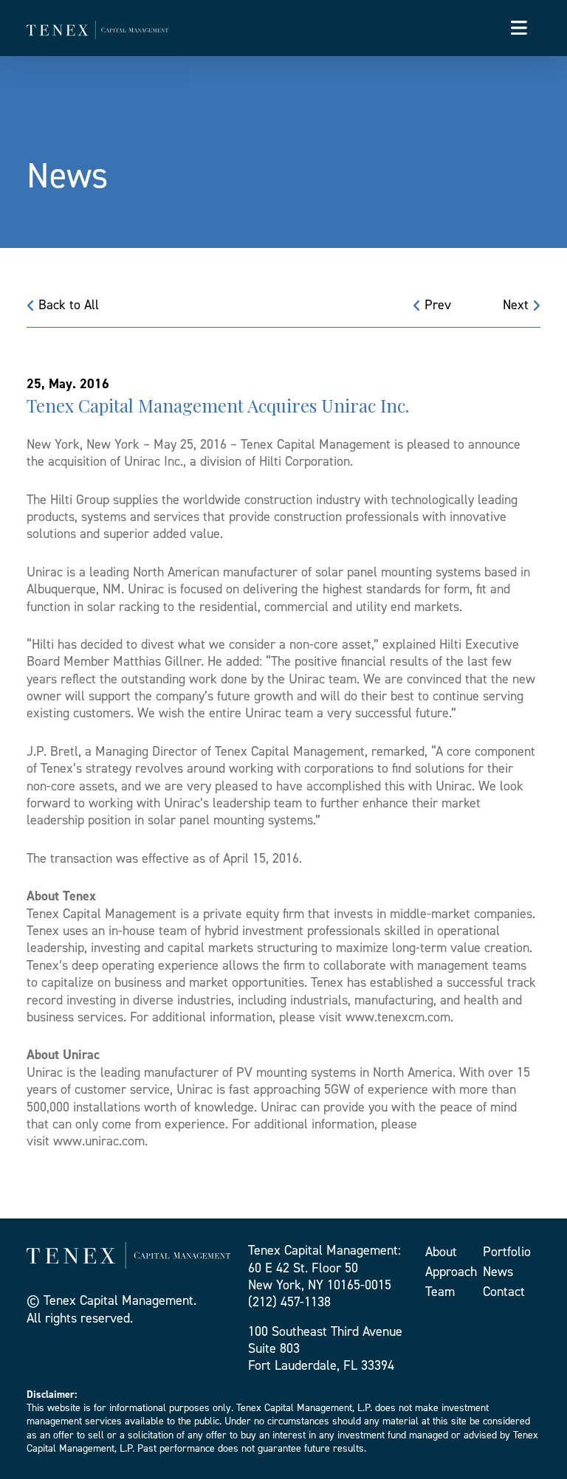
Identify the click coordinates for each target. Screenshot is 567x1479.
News (498, 1271)
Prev (436, 305)
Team (440, 1291)
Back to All (67, 305)
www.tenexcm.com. (399, 1017)
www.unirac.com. (100, 1141)
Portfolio (507, 1252)
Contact (504, 1291)
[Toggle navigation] (519, 28)
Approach (451, 1271)
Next (517, 305)
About (441, 1252)
